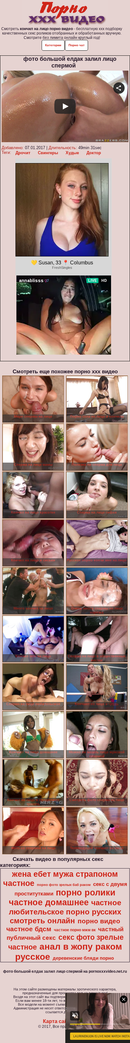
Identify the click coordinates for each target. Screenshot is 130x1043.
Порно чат (76, 45)
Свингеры (48, 152)
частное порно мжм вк (75, 930)
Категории (53, 45)
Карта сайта (58, 1021)
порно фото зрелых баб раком (64, 885)
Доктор (93, 152)
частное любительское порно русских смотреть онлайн (65, 911)
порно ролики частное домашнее (62, 897)
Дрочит (22, 152)
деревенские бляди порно (83, 958)
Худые (72, 152)
